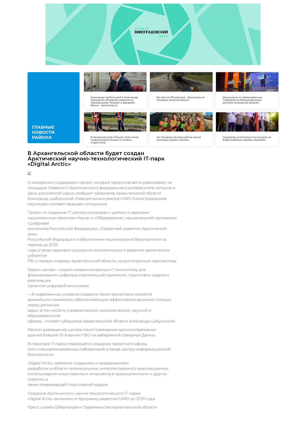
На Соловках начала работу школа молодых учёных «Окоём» (179, 138)
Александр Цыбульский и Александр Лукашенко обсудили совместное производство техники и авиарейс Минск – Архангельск (114, 101)
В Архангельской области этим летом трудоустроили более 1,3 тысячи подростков (115, 140)
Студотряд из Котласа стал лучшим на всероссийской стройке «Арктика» (247, 138)
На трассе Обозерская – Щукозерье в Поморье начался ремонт (181, 99)
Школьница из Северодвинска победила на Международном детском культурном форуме (242, 100)
